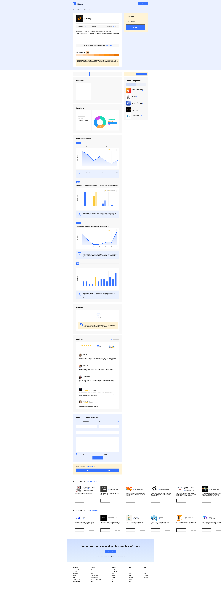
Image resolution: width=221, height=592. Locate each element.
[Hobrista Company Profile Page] (128, 97)
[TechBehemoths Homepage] (78, 3)
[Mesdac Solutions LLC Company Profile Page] (179, 518)
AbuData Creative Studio (113, 517)
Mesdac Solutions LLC (189, 517)
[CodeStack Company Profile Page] (154, 518)
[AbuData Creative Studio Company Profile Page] (103, 518)
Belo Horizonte (86, 19)
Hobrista (134, 96)
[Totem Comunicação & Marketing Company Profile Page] (179, 489)
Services (104, 3)
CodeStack (161, 517)
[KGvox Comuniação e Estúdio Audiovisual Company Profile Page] (78, 489)
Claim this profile (109, 45)
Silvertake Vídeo (112, 488)
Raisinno (135, 517)
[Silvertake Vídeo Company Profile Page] (103, 489)
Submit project (120, 3)
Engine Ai (211, 517)
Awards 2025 (111, 3)
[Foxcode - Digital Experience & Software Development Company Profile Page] (128, 103)
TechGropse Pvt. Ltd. (137, 115)
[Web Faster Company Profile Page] (205, 489)
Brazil (91, 490)
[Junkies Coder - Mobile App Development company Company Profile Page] (128, 90)
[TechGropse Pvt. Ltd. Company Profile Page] (128, 116)
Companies (96, 3)
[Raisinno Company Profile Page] (129, 518)
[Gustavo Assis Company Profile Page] (154, 489)
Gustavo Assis (162, 488)
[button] (148, 494)
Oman (91, 19)
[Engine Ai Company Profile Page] (205, 518)
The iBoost (135, 109)
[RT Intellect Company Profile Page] (78, 518)
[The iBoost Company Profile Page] (128, 109)
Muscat (133, 92)
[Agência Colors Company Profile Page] (129, 489)
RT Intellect (86, 517)
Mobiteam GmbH (98, 587)
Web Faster (211, 488)
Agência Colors (137, 488)
